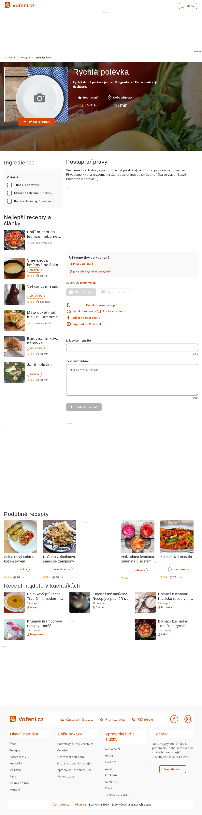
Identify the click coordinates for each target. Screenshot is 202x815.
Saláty (22, 569)
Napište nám (172, 769)
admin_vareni (87, 282)
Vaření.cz (10, 57)
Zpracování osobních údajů (75, 770)
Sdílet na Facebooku (86, 317)
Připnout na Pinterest (86, 324)
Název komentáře (78, 340)
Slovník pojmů (19, 783)
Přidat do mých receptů (102, 305)
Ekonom (110, 762)
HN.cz (109, 755)
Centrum (111, 775)
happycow (36, 634)
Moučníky (36, 296)
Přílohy (140, 570)
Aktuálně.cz (113, 749)
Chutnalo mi (83, 292)
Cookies (62, 750)
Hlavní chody (61, 569)
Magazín (15, 770)
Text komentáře (77, 361)
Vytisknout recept (84, 311)
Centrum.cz (60, 804)
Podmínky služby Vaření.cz (75, 744)
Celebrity (111, 781)
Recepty (25, 57)
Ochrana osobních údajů (74, 763)
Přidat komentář (86, 407)
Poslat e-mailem (113, 311)
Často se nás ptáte (80, 719)
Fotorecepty (17, 757)
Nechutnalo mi (116, 292)
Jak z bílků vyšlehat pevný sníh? (92, 271)
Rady (12, 776)
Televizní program (117, 794)
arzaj (33, 607)
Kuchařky (15, 763)
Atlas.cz (80, 804)
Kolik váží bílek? (83, 264)
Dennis (100, 607)
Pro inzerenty (115, 719)
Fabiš (164, 634)
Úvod (13, 744)
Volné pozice (66, 776)
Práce (109, 788)
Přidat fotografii (39, 121)
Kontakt (14, 789)
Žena (108, 768)
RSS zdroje (145, 719)
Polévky (34, 270)
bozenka (166, 607)
